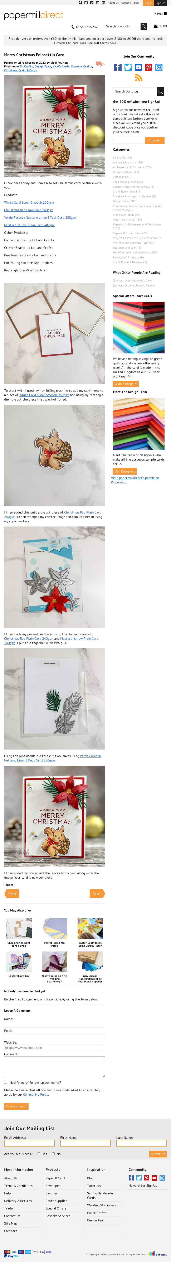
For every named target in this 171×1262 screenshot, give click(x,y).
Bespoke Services (58, 1216)
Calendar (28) (122, 177)
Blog (90, 1178)
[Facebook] (118, 68)
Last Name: (124, 1137)
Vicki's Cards (61, 66)
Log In (148, 3)
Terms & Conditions (18, 1186)
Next (97, 893)
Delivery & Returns (18, 1201)
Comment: (11, 1054)
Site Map (10, 1223)
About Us (11, 1178)
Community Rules (35, 1094)
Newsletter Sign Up (143, 1185)
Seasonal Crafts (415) (127, 247)
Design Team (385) (125, 201)
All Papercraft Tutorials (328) (132, 167)
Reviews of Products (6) (128, 257)
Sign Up (160, 3)
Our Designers (125, 471)
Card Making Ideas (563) (128, 182)
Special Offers (56, 1208)
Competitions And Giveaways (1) (133, 187)
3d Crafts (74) (122, 157)
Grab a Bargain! (126, 384)
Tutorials (94, 1186)
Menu (159, 13)
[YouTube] (139, 68)
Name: (8, 1019)
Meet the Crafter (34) (127, 219)
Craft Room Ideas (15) (127, 191)
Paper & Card (55, 1178)
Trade (8, 1208)
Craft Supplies (56, 1201)
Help (7, 1193)
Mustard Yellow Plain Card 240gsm (29, 225)
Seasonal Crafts (81, 66)
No (58, 1154)
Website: (10, 1042)
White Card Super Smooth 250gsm (29, 202)
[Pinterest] (149, 68)
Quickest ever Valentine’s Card (132, 280)
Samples (52, 1193)
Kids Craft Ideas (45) (126, 215)
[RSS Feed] (138, 78)
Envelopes (53, 1186)
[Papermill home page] (33, 16)
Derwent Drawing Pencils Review (134, 285)
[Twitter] (129, 68)
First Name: (69, 1137)
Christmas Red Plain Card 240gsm (28, 210)
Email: (8, 1030)
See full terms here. (102, 43)
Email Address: (15, 1137)
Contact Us (12, 1216)
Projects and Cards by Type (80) (133, 243)
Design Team (43, 66)
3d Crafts (26, 66)
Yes (44, 1154)
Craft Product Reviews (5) (130, 262)
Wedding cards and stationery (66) (135, 252)
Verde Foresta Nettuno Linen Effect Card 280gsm (40, 217)
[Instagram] (158, 68)
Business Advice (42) (126, 172)
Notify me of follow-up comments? (35, 1082)
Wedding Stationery (101, 1205)
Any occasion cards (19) (128, 162)
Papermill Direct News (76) (130, 233)
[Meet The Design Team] (139, 424)
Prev (12, 893)
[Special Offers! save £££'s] (139, 327)
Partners (10, 1231)
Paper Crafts (96, 1213)
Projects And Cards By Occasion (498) (137, 238)
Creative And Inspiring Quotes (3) (134, 196)
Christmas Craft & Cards (20, 70)
